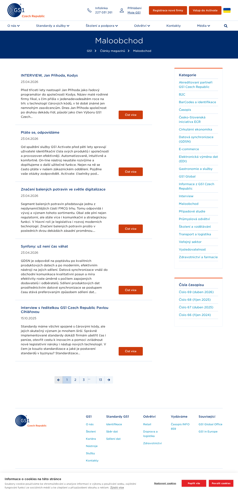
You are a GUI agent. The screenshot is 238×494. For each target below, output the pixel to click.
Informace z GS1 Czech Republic (196, 186)
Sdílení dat (113, 438)
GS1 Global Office (210, 424)
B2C (182, 94)
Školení (91, 431)
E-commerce (189, 149)
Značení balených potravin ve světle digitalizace (63, 189)
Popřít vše (194, 483)
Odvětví (140, 26)
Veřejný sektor (190, 242)
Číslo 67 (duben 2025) (196, 307)
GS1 (89, 51)
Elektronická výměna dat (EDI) (198, 159)
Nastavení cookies (165, 483)
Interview (186, 196)
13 (100, 380)
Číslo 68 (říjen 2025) (195, 299)
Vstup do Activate (205, 10)
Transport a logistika (195, 234)
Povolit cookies (221, 483)
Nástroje (92, 446)
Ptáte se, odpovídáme (40, 132)
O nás (11, 26)
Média (202, 26)
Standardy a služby (51, 26)
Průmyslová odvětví (194, 219)
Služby (90, 453)
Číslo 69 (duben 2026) (196, 292)
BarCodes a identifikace (197, 102)
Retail (147, 424)
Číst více (130, 114)
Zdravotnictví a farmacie (198, 257)
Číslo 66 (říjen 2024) (195, 315)
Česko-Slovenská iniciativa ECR (192, 120)
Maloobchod (142, 51)
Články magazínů (112, 51)
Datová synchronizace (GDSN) (196, 139)
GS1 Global (187, 176)
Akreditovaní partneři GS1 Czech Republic (196, 85)
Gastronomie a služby (196, 169)
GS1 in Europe (208, 431)
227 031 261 (103, 12)
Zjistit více (117, 487)
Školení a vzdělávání (195, 226)
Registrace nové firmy (168, 10)
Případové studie (192, 211)
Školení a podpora (100, 26)
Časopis (185, 110)
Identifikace (114, 424)
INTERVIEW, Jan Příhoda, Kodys (49, 75)
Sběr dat (112, 431)
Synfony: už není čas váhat (44, 246)
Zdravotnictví (152, 443)
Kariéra (91, 438)
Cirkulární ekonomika (195, 129)
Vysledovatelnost (192, 249)
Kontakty (173, 26)
